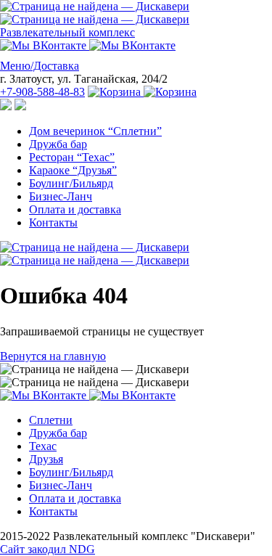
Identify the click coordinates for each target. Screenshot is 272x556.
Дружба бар (58, 144)
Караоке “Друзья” (73, 170)
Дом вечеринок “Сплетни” (95, 131)
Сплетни (51, 420)
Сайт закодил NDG (47, 549)
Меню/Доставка (39, 66)
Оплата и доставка (75, 209)
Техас (43, 446)
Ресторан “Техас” (72, 157)
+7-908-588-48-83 (42, 92)
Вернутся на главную (53, 356)
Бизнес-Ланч (60, 196)
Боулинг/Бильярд (71, 183)
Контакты (53, 222)
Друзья (46, 459)
